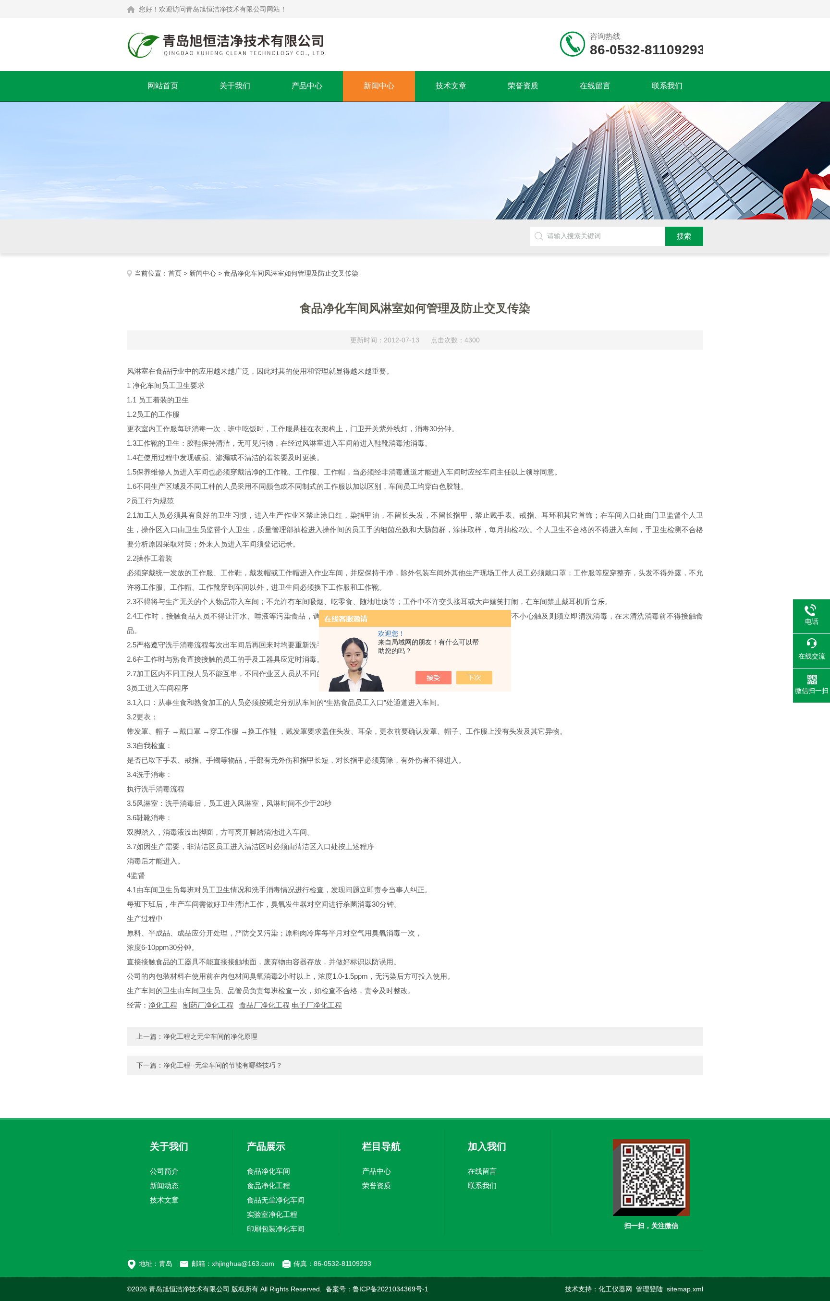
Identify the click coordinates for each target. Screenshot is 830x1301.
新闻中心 (379, 86)
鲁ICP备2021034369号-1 (390, 1289)
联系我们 (667, 86)
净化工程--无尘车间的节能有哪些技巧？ (222, 1065)
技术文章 (451, 86)
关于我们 (235, 86)
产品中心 (307, 86)
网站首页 (162, 86)
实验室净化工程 (272, 1214)
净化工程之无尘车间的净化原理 (210, 1036)
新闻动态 (164, 1185)
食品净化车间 (268, 1171)
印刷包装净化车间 (276, 1229)
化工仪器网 (615, 1289)
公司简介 (164, 1171)
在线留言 (595, 86)
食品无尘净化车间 (276, 1200)
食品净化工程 (268, 1185)
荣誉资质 (523, 86)
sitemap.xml (685, 1289)
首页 (175, 273)
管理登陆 (649, 1289)
